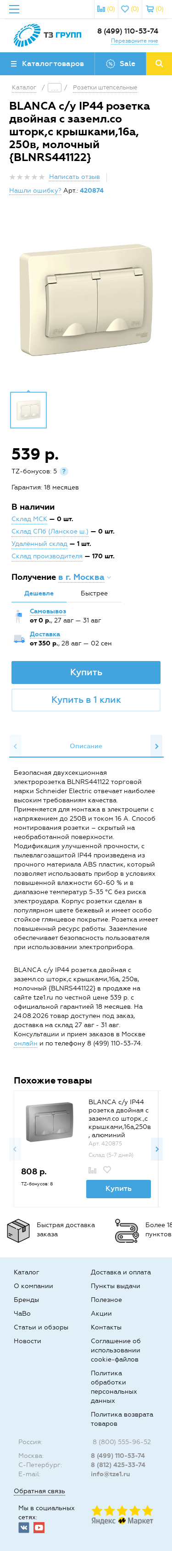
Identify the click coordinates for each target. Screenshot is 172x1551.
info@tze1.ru (110, 1474)
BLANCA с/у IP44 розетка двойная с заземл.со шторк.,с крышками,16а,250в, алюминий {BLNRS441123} (120, 1122)
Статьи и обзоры (41, 1327)
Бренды (26, 1300)
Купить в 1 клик (86, 699)
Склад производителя (47, 556)
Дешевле (39, 593)
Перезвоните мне (134, 41)
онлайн (26, 1043)
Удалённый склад (39, 544)
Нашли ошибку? (35, 191)
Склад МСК (29, 519)
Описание (86, 746)
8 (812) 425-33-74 (118, 1465)
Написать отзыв (74, 177)
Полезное (106, 1300)
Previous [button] (16, 746)
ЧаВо (22, 1314)
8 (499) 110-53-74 (127, 31)
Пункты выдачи (115, 1286)
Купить (86, 672)
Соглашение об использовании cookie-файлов (116, 1350)
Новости (27, 1341)
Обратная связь (39, 1491)
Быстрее (94, 593)
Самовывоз (48, 611)
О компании (33, 1286)
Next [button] (156, 746)
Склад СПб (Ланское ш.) (50, 531)
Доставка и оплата (121, 1272)
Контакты (106, 1327)
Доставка (45, 634)
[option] (86, 300)
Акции (101, 1314)
